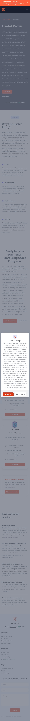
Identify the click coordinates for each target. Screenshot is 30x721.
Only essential (20, 394)
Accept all (8, 394)
